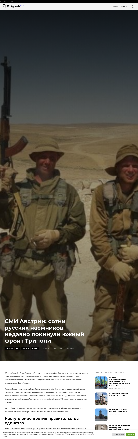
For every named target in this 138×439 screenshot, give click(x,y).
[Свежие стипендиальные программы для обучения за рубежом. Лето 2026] (101, 382)
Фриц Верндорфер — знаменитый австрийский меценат (119, 427)
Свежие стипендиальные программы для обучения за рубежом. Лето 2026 (120, 381)
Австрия (9, 348)
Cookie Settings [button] (119, 434)
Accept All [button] (130, 434)
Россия (35, 348)
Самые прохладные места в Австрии (118, 394)
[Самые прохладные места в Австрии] (101, 398)
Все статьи (113, 388)
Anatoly (59, 348)
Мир (17, 348)
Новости (25, 348)
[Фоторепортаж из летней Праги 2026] (101, 415)
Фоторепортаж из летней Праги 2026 (118, 410)
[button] (132, 6)
